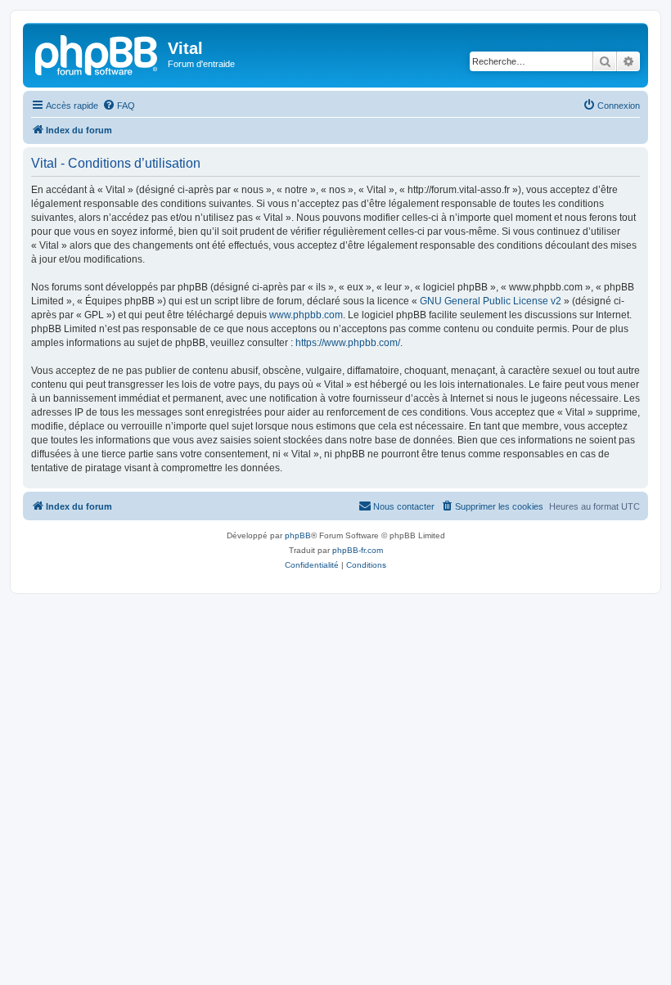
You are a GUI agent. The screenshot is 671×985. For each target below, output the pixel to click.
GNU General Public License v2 (490, 301)
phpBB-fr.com (357, 550)
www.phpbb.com (306, 315)
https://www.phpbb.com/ (347, 343)
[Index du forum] (97, 53)
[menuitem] (118, 105)
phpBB (298, 535)
